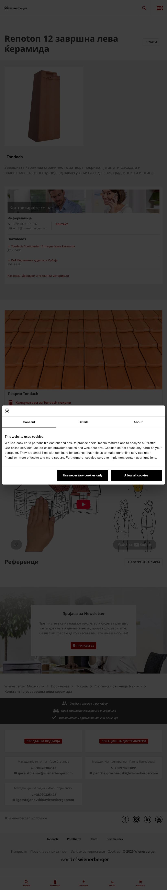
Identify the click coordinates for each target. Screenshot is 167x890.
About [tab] (138, 422)
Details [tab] (84, 422)
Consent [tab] (29, 422)
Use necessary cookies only (82, 475)
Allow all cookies (136, 475)
